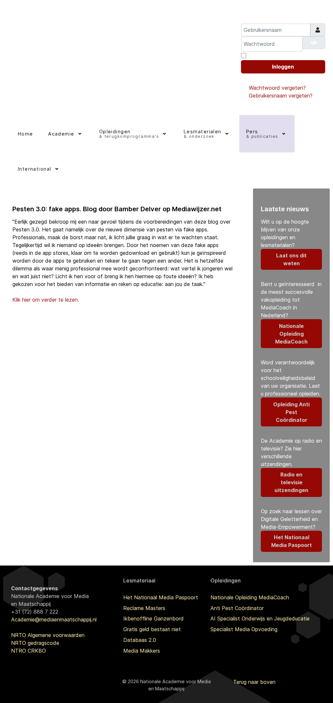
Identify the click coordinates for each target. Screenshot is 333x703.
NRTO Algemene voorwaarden (48, 635)
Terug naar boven (254, 682)
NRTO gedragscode (35, 643)
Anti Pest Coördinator (237, 608)
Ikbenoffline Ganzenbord (153, 618)
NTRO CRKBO (28, 650)
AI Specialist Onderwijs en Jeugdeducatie (260, 618)
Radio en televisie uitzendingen (291, 482)
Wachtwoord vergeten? (277, 88)
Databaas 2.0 (139, 640)
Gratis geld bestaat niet (152, 629)
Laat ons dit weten (291, 259)
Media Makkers (141, 650)
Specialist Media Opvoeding (243, 629)
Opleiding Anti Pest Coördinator (291, 412)
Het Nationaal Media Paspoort (291, 541)
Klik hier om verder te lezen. (45, 299)
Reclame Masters (144, 608)
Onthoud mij (263, 55)
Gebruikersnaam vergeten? (281, 95)
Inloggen (283, 66)
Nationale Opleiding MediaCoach (291, 334)
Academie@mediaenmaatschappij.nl (54, 619)
